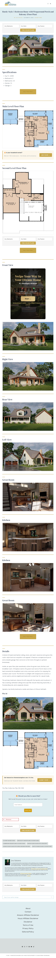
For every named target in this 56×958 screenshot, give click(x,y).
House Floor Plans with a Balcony (37, 843)
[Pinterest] (29, 947)
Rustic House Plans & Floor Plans (42, 846)
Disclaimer (28, 922)
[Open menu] (48, 3)
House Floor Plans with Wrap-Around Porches (16, 846)
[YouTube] (31, 947)
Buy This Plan (28, 92)
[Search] (52, 897)
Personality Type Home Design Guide (39, 868)
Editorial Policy (28, 932)
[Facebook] (27, 947)
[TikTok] (34, 947)
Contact (28, 912)
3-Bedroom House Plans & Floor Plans (14, 843)
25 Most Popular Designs (25, 873)
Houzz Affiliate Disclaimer (28, 918)
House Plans (38, 17)
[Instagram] (25, 947)
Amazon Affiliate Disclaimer (28, 915)
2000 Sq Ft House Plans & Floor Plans (28, 840)
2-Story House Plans (9, 840)
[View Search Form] (50, 4)
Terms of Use (28, 925)
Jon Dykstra (19, 17)
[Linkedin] (22, 947)
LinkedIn (29, 875)
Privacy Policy (28, 928)
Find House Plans (28, 30)
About (28, 908)
